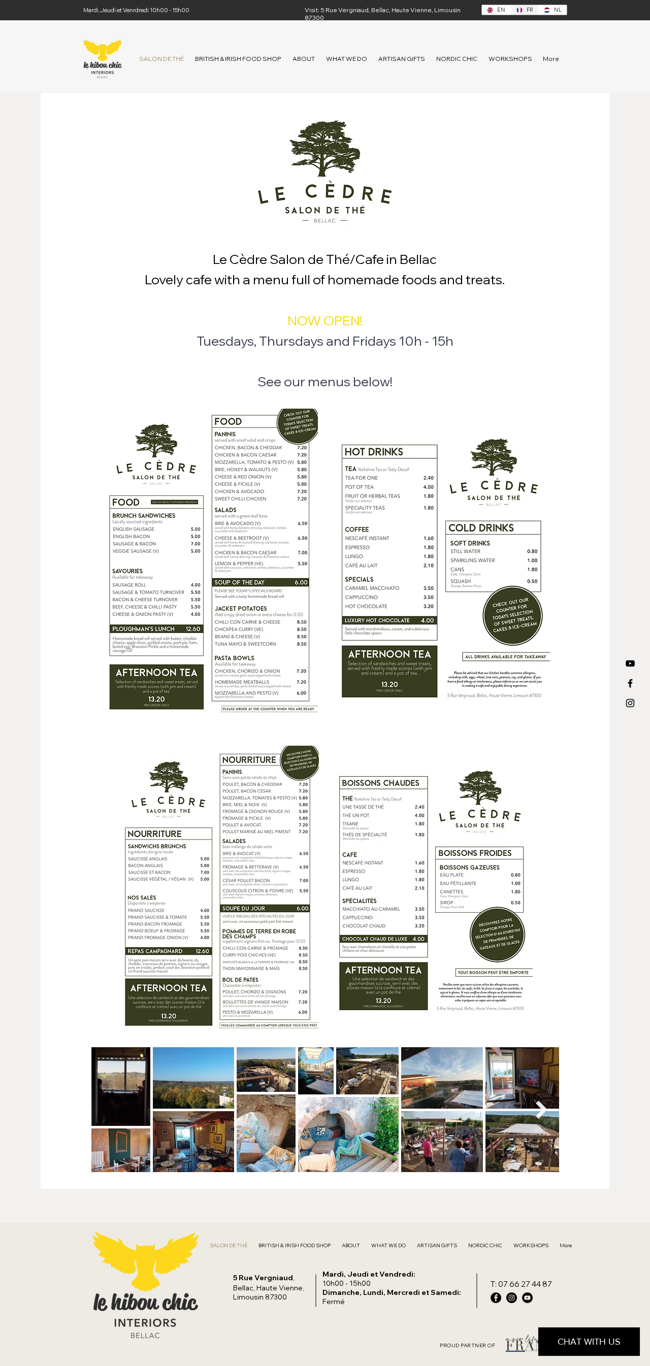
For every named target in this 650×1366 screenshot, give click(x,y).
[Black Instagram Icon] (630, 703)
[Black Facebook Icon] (630, 683)
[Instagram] (511, 1297)
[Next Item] (541, 1109)
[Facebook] (496, 1297)
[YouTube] (630, 663)
